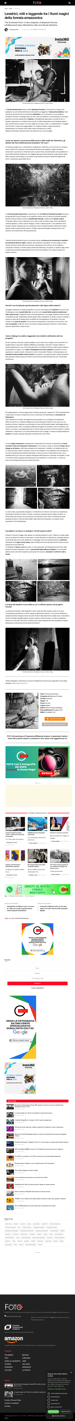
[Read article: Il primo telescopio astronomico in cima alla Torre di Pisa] (10, 1179)
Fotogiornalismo (27, 1227)
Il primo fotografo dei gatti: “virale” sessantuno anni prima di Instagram (14, 834)
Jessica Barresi (33, 843)
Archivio (23, 1224)
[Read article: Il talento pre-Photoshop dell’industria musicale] (15, 856)
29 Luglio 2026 (65, 841)
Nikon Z (20, 1241)
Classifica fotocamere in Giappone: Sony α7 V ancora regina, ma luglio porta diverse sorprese (41, 1142)
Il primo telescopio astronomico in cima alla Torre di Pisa (31, 1177)
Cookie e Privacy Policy (13, 1400)
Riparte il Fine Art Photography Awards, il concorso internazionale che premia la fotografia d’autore (40, 1135)
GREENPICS (32, 828)
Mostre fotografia (59, 1237)
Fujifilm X (7, 1234)
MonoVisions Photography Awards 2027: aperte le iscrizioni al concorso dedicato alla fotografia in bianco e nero (39, 1105)
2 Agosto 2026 (43, 843)
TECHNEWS (9, 1355)
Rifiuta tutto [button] (65, 1411)
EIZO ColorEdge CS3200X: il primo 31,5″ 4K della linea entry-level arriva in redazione (39, 1149)
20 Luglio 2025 (25, 29)
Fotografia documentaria (16, 896)
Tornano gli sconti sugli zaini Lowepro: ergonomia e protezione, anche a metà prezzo (39, 1127)
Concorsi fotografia (55, 1224)
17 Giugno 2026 (65, 874)
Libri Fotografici (29, 896)
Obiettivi (27, 1241)
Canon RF (44, 1224)
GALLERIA (26, 1364)
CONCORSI (26, 1358)
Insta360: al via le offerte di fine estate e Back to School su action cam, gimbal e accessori (40, 1198)
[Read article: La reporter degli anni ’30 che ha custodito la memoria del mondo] (10, 1114)
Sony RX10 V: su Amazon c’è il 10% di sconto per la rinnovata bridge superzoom (38, 1156)
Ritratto (56, 1241)
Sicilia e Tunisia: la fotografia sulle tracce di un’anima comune (32, 1191)
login (10, 918)
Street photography (31, 1244)
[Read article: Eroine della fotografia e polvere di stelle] (10, 1172)
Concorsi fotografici (10, 1227)
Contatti (7, 1406)
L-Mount (39, 1234)
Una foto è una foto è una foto (59, 833)
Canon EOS (36, 1224)
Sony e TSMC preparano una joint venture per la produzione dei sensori (35, 1206)
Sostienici (55, 1312)
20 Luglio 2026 (42, 875)
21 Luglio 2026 (10, 877)
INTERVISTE (42, 29)
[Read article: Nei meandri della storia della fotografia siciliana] (37, 856)
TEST (6, 1358)
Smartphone (8, 1244)
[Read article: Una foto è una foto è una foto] (60, 824)
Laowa (45, 1234)
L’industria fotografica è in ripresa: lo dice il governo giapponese (33, 1120)
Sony (15, 1244)
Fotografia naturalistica (42, 1230)
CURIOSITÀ (9, 1367)
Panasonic (40, 1241)
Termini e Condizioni (12, 1403)
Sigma (61, 1241)
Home (6, 8)
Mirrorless (50, 1237)
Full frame (15, 1234)
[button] (59, 1389)
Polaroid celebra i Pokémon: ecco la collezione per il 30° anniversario (34, 1163)
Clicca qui (52, 1317)
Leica (51, 1234)
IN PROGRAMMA (56, 860)
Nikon (14, 1241)
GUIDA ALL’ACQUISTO (12, 1361)
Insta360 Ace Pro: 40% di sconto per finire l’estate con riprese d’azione (35, 1184)
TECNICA (8, 1364)
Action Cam (8, 1224)
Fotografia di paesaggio (11, 1230)
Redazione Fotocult (12, 842)
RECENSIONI (55, 828)
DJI (19, 1227)
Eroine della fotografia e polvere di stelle (26, 1170)
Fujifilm (62, 1230)
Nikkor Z (7, 1241)
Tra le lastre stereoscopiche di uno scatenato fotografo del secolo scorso (59, 866)
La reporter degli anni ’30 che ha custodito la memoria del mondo (33, 1113)
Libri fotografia (59, 1234)
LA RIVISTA (26, 1370)
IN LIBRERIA (16, 8)
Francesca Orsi (14, 29)
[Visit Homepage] (37, 3)
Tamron (40, 1244)
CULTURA (8, 1370)
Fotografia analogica (39, 1227)
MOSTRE (25, 1355)
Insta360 (32, 1234)
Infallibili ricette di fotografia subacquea (36, 833)
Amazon (16, 1224)
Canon (29, 1224)
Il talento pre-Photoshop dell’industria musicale (12, 865)
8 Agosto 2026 (10, 845)
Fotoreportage (54, 1230)
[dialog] (59, 1394)
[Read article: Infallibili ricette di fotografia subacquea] (37, 824)
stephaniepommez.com (19, 683)
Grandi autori (24, 1234)
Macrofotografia (26, 1237)
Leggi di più (61, 1386)
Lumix (17, 1237)
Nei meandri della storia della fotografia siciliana (36, 865)
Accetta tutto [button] (53, 1411)
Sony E (21, 1244)
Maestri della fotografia (39, 1237)
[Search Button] (69, 2)
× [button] (71, 1372)
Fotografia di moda (52, 1227)
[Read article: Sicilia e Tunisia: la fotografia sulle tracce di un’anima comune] (10, 1193)
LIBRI (10, 8)
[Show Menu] (5, 2)
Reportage (48, 1241)
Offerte (33, 1241)
